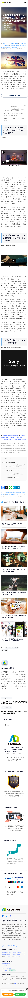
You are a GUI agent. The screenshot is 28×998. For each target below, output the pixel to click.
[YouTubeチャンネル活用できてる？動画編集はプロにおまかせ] (14, 606)
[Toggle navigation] (22, 2)
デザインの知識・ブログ (12, 647)
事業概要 (9, 477)
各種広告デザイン (8, 956)
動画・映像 (4, 650)
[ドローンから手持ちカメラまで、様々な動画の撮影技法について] (14, 582)
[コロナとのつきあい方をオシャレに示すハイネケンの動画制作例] (14, 559)
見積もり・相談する (20, 994)
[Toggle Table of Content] (23, 105)
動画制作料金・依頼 (6, 952)
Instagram (16, 477)
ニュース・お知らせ (6, 968)
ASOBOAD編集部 (7, 668)
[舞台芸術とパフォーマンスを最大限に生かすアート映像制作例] (14, 513)
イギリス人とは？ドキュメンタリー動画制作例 (14, 119)
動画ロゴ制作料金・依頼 (18, 954)
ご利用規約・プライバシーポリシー (10, 966)
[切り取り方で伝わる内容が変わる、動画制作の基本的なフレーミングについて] (14, 536)
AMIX (15, 983)
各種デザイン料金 (8, 994)
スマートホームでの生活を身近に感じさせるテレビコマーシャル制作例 (14, 109)
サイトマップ (8, 970)
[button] (27, 989)
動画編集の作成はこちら (14, 95)
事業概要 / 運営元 (6, 963)
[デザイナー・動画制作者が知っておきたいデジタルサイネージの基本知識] (14, 629)
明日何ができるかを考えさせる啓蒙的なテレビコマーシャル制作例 (14, 114)
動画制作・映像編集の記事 (10, 29)
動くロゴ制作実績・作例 (18, 952)
